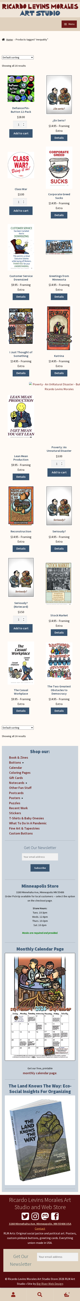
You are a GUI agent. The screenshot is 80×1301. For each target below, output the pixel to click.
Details (59, 138)
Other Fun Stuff (20, 788)
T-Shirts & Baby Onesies (26, 818)
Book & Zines (18, 757)
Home (9, 39)
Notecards (16, 783)
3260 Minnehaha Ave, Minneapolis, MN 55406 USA (40, 1224)
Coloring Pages (20, 772)
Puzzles (14, 803)
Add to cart (21, 133)
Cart (61, 1291)
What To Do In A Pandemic (28, 823)
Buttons (15, 762)
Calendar (15, 767)
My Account (13, 1294)
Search (40, 1294)
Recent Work (18, 808)
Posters (14, 798)
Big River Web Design (49, 1283)
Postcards (16, 793)
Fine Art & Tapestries (24, 828)
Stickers (15, 813)
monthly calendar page (40, 1073)
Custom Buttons (21, 833)
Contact (40, 1228)
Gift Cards (16, 778)
